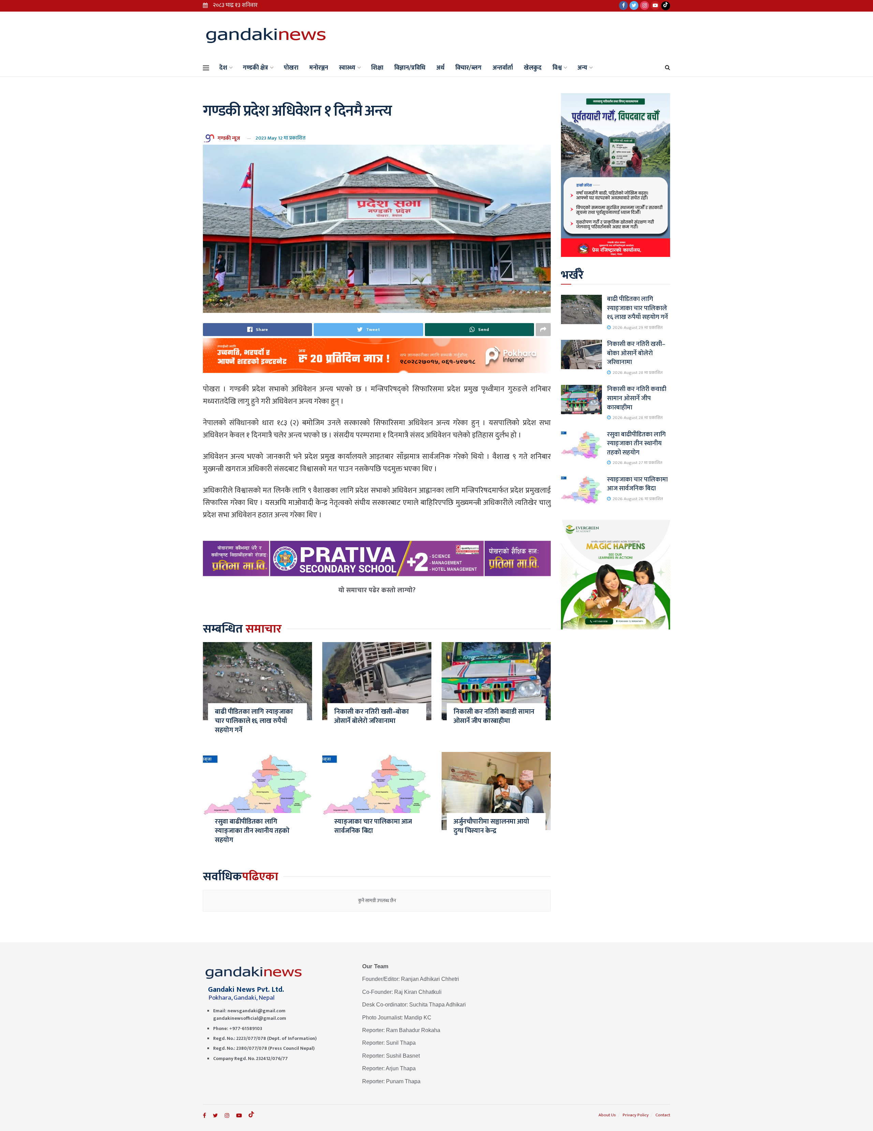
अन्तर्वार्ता (502, 68)
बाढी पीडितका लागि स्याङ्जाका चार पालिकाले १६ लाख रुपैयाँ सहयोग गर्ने (254, 721)
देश (223, 68)
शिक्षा (377, 68)
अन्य (582, 68)
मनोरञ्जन (318, 68)
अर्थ (440, 68)
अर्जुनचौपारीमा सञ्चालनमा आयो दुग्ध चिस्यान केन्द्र (491, 826)
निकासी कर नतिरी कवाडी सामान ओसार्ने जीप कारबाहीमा (494, 716)
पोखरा (291, 68)
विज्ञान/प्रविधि (409, 68)
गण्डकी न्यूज (229, 138)
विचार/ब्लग (468, 68)
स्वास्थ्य (347, 68)
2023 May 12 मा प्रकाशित (280, 138)
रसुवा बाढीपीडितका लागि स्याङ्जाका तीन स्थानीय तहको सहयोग (252, 831)
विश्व (557, 68)
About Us (607, 1115)
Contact (662, 1115)
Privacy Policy (636, 1115)
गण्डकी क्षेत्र (255, 68)
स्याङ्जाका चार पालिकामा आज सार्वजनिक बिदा (373, 826)
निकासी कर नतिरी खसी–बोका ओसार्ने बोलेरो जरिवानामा (371, 716)
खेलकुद (533, 68)
